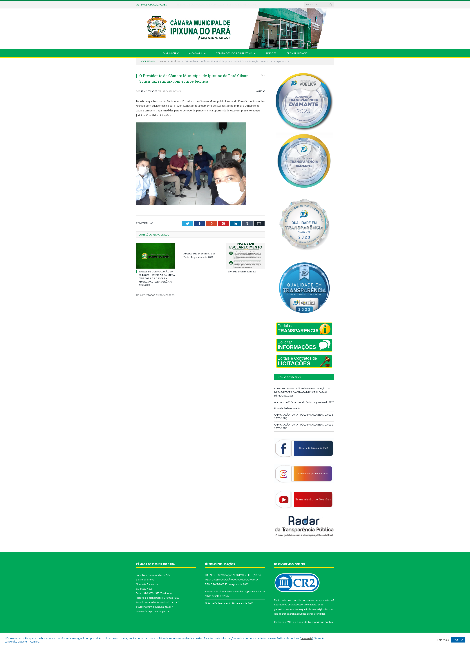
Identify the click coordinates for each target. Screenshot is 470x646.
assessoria (299, 604)
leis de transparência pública (290, 613)
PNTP (289, 622)
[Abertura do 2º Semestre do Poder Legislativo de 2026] (200, 247)
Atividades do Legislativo (234, 53)
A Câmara (195, 53)
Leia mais (306, 638)
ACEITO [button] (458, 639)
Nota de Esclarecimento (242, 271)
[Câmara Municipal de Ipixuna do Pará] (235, 28)
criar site (296, 600)
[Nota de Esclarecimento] (245, 256)
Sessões (271, 53)
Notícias (260, 91)
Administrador (149, 91)
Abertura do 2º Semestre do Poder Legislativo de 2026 (209, 4)
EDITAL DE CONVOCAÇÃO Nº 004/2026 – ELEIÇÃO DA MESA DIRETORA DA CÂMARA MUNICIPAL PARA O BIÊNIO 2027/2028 (157, 278)
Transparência (296, 53)
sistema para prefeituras (319, 600)
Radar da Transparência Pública (315, 622)
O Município (171, 53)
